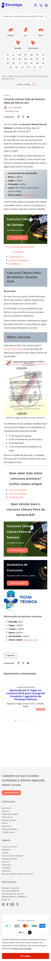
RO (43, 63)
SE (28, 67)
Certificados (6, 868)
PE (14, 63)
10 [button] (36, 721)
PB (8, 63)
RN (37, 63)
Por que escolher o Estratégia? (12, 856)
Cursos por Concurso (9, 847)
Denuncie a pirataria (9, 820)
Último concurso (16, 256)
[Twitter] (17, 904)
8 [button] (31, 721)
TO (40, 67)
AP (26, 55)
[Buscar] (45, 16)
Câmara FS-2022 (29, 195)
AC (8, 55)
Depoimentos (7, 865)
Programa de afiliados (10, 829)
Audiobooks (6, 871)
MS (31, 59)
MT (37, 59)
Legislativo (10, 655)
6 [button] (27, 721)
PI (19, 63)
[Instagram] (3, 904)
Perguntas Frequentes (9, 859)
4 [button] (22, 721)
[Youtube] (12, 904)
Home (4, 76)
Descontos (5, 862)
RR (11, 67)
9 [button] (33, 721)
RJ (31, 63)
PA (43, 59)
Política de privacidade (10, 814)
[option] (25, 697)
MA (19, 59)
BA (31, 55)
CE (37, 55)
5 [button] (24, 721)
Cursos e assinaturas (18, 260)
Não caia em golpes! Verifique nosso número (18, 874)
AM (19, 55)
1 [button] (15, 721)
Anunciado (18, 251)
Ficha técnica (14, 263)
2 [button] (18, 721)
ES (8, 59)
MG (25, 59)
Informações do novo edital (21, 246)
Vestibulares (6, 850)
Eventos (4, 823)
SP (34, 67)
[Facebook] (7, 904)
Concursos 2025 (16, 497)
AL (14, 55)
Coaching (5, 853)
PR (25, 63)
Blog (10, 76)
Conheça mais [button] (17, 237)
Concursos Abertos (17, 490)
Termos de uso (7, 817)
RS (17, 67)
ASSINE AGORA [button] (18, 583)
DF (43, 55)
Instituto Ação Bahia (13, 349)
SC (23, 67)
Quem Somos (6, 808)
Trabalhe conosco (8, 832)
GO (14, 59)
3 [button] (20, 721)
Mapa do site (6, 826)
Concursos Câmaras (18, 493)
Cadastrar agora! (11, 793)
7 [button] (29, 721)
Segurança (5, 811)
